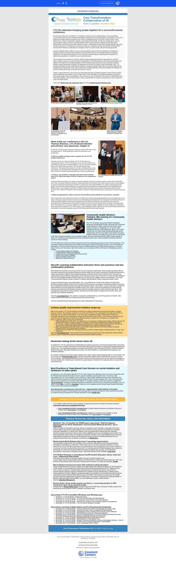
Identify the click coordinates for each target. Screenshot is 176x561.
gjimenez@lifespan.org (67, 480)
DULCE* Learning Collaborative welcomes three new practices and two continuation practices (87, 266)
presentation (72, 410)
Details (115, 461)
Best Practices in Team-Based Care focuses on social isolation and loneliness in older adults (85, 369)
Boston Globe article (71, 486)
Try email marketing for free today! (88, 557)
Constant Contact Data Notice (88, 545)
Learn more (111, 451)
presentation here (63, 296)
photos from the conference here (72, 83)
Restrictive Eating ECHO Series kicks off (71, 341)
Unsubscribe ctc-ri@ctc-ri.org (88, 542)
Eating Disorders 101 (69, 356)
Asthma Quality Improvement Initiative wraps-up (75, 307)
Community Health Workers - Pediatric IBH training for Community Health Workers (105, 217)
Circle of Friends (57, 382)
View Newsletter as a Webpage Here (88, 11)
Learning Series (82, 408)
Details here (96, 392)
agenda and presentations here (100, 83)
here (61, 384)
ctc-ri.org (110, 528)
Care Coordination (64, 408)
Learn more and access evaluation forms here (69, 405)
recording (75, 384)
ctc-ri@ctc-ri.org (99, 528)
